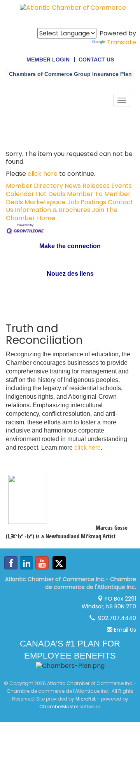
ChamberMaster (58, 706)
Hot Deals (50, 193)
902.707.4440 (115, 618)
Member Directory (34, 185)
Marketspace (45, 202)
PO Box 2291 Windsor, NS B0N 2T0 (109, 602)
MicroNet (85, 698)
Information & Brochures (52, 209)
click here (43, 173)
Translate (121, 42)
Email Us (124, 630)
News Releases (87, 185)
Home (46, 218)
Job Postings (86, 202)
